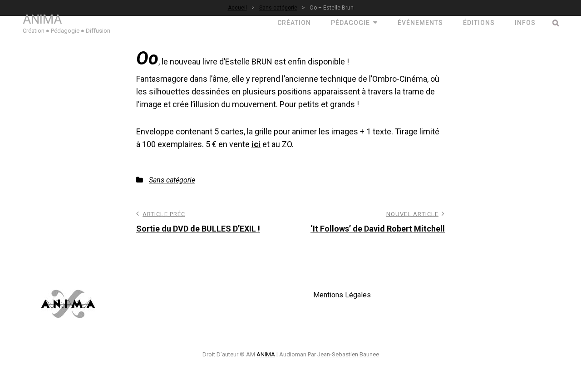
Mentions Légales (342, 295)
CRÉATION (294, 22)
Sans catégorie (172, 180)
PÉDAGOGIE (350, 22)
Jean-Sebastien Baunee (348, 354)
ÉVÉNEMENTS (420, 22)
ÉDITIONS (479, 22)
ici (256, 144)
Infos (525, 22)
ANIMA (42, 19)
